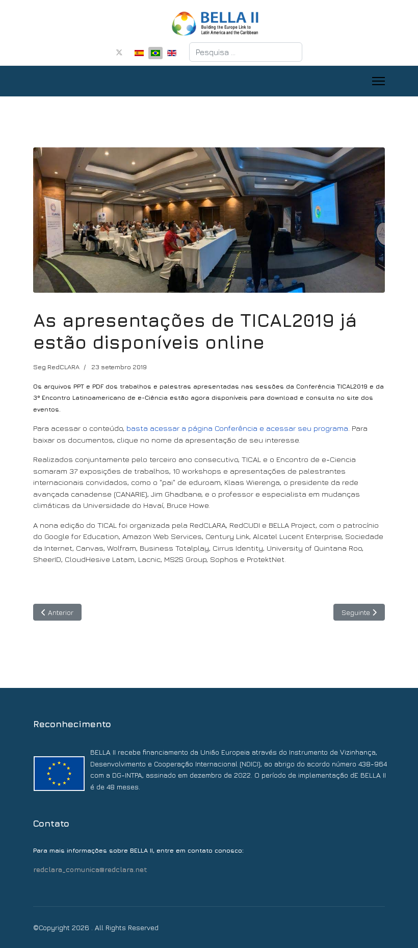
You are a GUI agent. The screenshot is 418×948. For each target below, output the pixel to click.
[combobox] (245, 52)
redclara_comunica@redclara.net (90, 869)
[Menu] (378, 81)
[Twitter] (119, 52)
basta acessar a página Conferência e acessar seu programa (237, 428)
